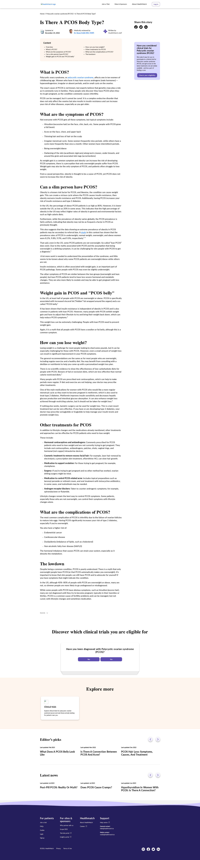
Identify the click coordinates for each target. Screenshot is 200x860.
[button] (156, 4)
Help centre (104, 822)
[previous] (150, 739)
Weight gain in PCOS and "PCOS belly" (60, 56)
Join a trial (43, 822)
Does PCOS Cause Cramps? (96, 787)
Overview (49, 47)
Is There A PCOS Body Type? (85, 14)
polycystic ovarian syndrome (80, 78)
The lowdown (90, 54)
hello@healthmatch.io (107, 828)
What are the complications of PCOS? (99, 52)
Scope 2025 (64, 829)
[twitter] (141, 28)
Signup (42, 838)
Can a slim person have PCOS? (57, 54)
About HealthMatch (86, 822)
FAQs (41, 826)
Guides (42, 830)
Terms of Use (67, 848)
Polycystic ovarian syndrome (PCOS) (59, 14)
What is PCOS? (51, 49)
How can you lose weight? (95, 47)
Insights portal (64, 837)
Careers (82, 826)
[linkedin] (146, 28)
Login (41, 834)
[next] (158, 739)
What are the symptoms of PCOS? (58, 52)
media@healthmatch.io (107, 834)
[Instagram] (143, 850)
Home (42, 14)
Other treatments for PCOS (95, 49)
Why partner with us (66, 825)
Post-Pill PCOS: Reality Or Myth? (59, 787)
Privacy (58, 848)
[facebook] (136, 28)
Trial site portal (64, 833)
